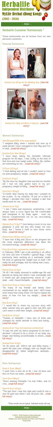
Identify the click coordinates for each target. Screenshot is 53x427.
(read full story (15, 219)
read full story (18, 148)
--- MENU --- (26, 24)
